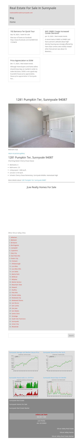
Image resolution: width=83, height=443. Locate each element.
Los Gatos (15, 271)
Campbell (14, 248)
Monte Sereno (16, 282)
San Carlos (15, 306)
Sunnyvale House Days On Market (54, 378)
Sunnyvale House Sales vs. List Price (21, 378)
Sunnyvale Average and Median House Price (24, 352)
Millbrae (14, 277)
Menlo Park (15, 274)
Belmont (14, 240)
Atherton (14, 237)
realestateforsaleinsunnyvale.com (21, 13)
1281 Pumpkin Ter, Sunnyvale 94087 (34, 180)
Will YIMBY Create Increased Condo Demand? (57, 32)
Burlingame (15, 245)
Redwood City (16, 298)
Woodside (15, 327)
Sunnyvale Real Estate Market (19, 408)
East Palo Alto (15, 256)
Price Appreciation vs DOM (21, 60)
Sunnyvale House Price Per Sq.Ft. (54, 352)
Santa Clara (16, 313)
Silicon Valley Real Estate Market (63, 436)
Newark (14, 287)
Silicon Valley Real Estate (65, 429)
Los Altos (15, 266)
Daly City (14, 253)
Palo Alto (15, 292)
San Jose (14, 308)
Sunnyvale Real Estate (16, 400)
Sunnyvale (15, 321)
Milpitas (14, 279)
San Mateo (15, 311)
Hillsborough (16, 264)
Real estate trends (61, 36)
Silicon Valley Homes (67, 432)
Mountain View (17, 285)
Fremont (14, 261)
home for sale (25, 34)
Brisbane (14, 243)
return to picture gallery (16, 153)
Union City (15, 324)
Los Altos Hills (16, 269)
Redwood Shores (17, 300)
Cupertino (14, 250)
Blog (12, 18)
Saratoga (15, 316)
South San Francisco (18, 319)
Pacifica (14, 290)
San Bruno (15, 303)
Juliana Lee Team (41, 414)
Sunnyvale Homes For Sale (18, 404)
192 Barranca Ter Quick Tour (22, 31)
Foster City (14, 258)
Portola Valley (16, 295)
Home (12, 22)
